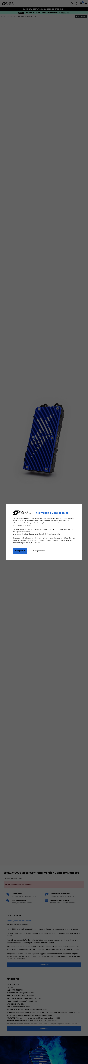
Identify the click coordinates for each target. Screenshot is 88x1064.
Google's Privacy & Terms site (29, 543)
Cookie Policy (56, 534)
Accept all (19, 550)
